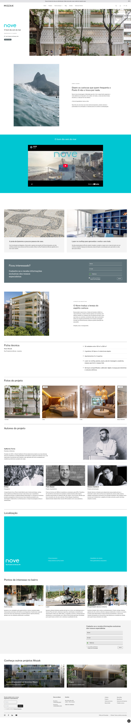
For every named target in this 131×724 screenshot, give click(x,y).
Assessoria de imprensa (122, 701)
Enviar (119, 278)
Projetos (106, 699)
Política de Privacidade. (95, 279)
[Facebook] (8, 715)
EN (126, 5)
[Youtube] (16, 715)
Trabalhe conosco (120, 703)
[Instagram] (4, 715)
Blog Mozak (119, 699)
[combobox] (90, 274)
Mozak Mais (119, 697)
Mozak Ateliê (107, 703)
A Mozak (106, 697)
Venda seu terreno (108, 701)
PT (124, 5)
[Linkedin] (12, 715)
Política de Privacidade (18, 708)
